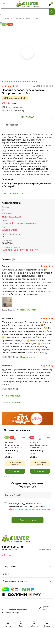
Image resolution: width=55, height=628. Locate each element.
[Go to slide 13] (23, 81)
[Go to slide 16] (29, 81)
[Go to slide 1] (2, 81)
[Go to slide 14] (25, 81)
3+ (3, 209)
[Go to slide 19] (34, 81)
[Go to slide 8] (14, 81)
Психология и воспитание (26, 18)
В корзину (14, 471)
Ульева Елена (9, 229)
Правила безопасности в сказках (20, 223)
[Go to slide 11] (20, 81)
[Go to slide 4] (7, 81)
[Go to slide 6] (11, 81)
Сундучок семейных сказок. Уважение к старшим (39, 445)
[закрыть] (52, 608)
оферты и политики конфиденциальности (29, 509)
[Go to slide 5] (9, 81)
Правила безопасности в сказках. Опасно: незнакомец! (13, 445)
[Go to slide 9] (16, 81)
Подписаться (27, 520)
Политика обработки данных (46, 608)
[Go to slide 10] (18, 81)
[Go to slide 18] (32, 81)
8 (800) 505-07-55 (13, 546)
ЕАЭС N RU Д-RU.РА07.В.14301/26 (20, 250)
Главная (6, 18)
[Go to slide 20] (36, 81)
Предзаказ (27, 117)
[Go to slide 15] (27, 81)
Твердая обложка (11, 216)
